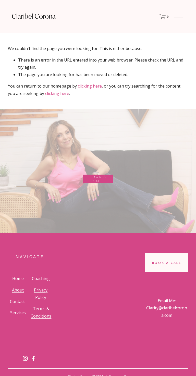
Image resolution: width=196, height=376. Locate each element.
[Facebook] (33, 358)
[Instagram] (25, 358)
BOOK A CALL (98, 179)
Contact (17, 301)
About (18, 290)
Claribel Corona (34, 16)
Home (18, 278)
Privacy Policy (40, 293)
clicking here (90, 86)
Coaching (41, 278)
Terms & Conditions (41, 312)
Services (18, 313)
